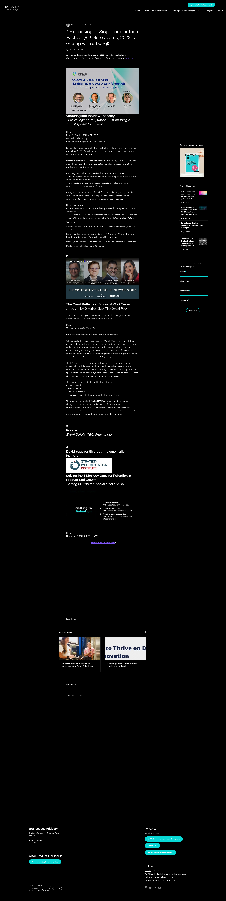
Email (175, 75)
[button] (220, 5)
